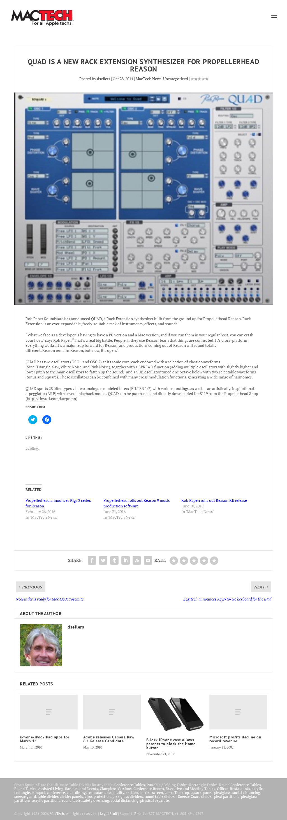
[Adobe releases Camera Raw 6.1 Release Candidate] (112, 712)
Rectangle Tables (203, 784)
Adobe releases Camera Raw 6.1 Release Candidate (109, 738)
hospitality (115, 792)
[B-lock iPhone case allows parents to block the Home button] (175, 713)
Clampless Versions (116, 788)
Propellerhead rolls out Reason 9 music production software (136, 503)
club (70, 792)
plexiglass (222, 792)
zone (169, 792)
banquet (38, 792)
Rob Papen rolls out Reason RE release (214, 500)
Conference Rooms (148, 788)
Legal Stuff (108, 813)
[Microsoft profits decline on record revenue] (238, 712)
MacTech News (148, 78)
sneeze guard (25, 796)
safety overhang (95, 800)
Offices (222, 788)
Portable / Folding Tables (167, 784)
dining (80, 792)
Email (139, 813)
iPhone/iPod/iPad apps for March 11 (45, 738)
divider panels (71, 796)
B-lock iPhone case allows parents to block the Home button (171, 743)
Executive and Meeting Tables (190, 788)
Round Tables (25, 788)
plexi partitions (226, 796)
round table (71, 800)
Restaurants (240, 788)
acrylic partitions (46, 800)
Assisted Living (50, 788)
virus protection (98, 796)
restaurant (96, 792)
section (132, 792)
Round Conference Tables (240, 784)
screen (157, 792)
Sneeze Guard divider (195, 796)
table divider (48, 796)
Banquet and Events (81, 788)
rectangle (22, 792)
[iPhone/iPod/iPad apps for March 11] (48, 712)
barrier (145, 792)
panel (207, 792)
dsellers (103, 78)
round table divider (160, 796)
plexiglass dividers (127, 796)
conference (56, 792)
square (196, 792)
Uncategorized (175, 78)
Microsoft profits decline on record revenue (235, 738)
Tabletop (181, 792)
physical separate (154, 800)
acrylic (257, 788)
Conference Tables (129, 784)
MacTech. (57, 813)
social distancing (246, 792)
